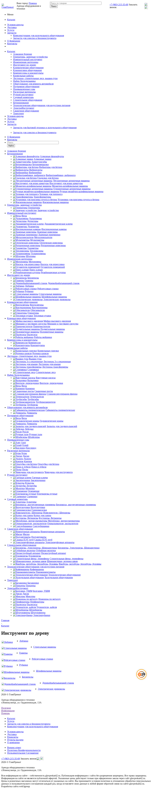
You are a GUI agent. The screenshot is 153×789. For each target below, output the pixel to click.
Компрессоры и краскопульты (28, 73)
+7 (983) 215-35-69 (119, 4)
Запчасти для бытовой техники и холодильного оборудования (44, 127)
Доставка (12, 27)
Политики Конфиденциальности (24, 750)
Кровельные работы (23, 75)
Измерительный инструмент (27, 59)
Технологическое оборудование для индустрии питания (41, 105)
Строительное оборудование (27, 100)
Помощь (5, 713)
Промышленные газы (24, 89)
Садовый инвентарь (23, 97)
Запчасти (11, 32)
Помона (33, 3)
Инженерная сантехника (25, 62)
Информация (7, 710)
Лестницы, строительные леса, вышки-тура (35, 78)
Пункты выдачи (15, 739)
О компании (13, 742)
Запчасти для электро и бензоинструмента (34, 38)
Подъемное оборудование (26, 86)
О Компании (13, 41)
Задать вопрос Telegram (123, 665)
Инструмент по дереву (24, 65)
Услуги (10, 30)
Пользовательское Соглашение (23, 753)
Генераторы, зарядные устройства (30, 56)
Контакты (12, 43)
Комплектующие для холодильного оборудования (38, 35)
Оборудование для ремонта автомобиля (33, 83)
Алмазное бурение (22, 54)
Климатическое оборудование (28, 67)
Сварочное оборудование (26, 110)
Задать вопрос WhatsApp (122, 667)
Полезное (6, 708)
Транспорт (18, 113)
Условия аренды (15, 24)
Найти (11, 146)
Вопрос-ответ (14, 747)
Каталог (11, 19)
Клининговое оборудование (27, 70)
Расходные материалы (24, 92)
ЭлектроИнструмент (23, 108)
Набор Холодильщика (24, 81)
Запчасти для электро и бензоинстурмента (34, 132)
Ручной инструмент (23, 94)
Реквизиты (12, 737)
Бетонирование (21, 102)
